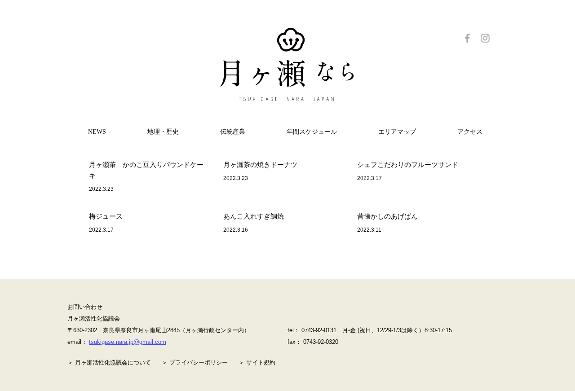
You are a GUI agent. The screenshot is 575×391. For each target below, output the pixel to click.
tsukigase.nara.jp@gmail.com (127, 341)
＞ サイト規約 (257, 362)
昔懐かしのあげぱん (387, 216)
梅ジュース (106, 216)
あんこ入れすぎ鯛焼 (253, 216)
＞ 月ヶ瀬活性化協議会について (109, 362)
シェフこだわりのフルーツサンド (407, 164)
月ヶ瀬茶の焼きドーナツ (260, 164)
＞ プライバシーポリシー (195, 362)
